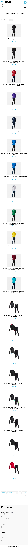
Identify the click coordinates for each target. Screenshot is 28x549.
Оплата (2, 526)
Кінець (12, 495)
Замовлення (3, 524)
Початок (3, 492)
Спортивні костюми (18, 10)
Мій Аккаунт (3, 4)
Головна (2, 10)
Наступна (6, 495)
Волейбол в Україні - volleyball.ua (14, 546)
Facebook (3, 537)
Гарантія (2, 529)
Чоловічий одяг (11, 10)
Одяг (6, 10)
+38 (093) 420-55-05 (5, 512)
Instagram (3, 535)
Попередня (9, 492)
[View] (14, 34)
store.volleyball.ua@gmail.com (7, 511)
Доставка (3, 527)
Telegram (2, 538)
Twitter (2, 540)
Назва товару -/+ (11, 16)
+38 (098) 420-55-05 (5, 513)
